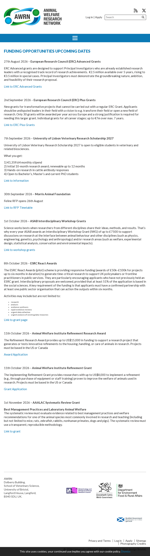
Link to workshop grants (19, 250)
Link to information (16, 180)
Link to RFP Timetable (18, 207)
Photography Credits (133, 543)
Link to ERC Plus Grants (19, 125)
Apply (98, 17)
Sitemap (141, 540)
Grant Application (15, 389)
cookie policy (112, 551)
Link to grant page (16, 320)
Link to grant (12, 431)
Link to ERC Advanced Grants (23, 86)
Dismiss (125, 551)
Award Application (16, 354)
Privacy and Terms (99, 540)
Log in (89, 17)
